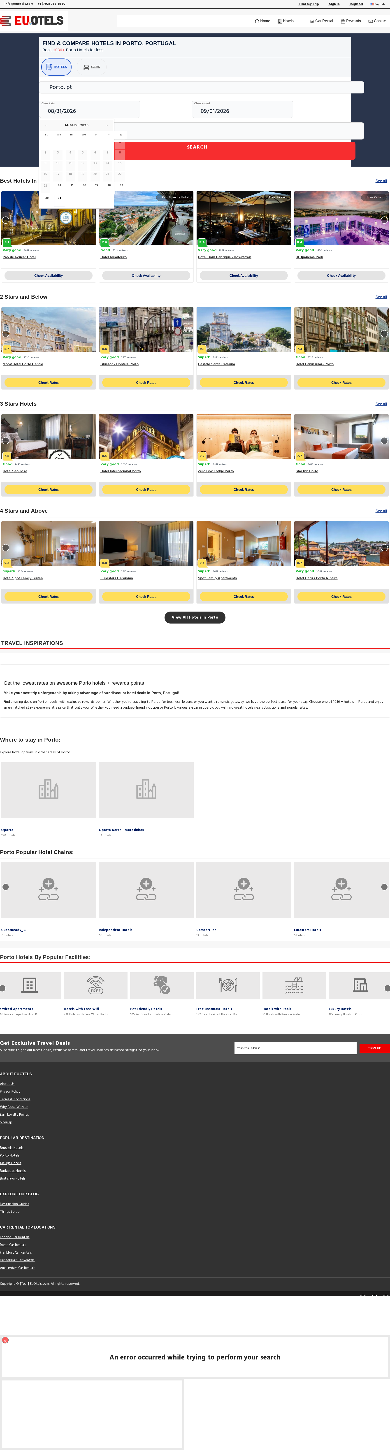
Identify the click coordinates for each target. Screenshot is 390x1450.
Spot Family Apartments (217, 578)
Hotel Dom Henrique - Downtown (224, 257)
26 (84, 185)
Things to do (10, 1212)
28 (109, 185)
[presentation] (5, 220)
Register (356, 4)
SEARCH (197, 147)
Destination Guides (14, 1204)
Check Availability (48, 275)
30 (47, 198)
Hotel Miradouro (113, 257)
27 (96, 185)
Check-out (202, 103)
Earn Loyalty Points (14, 1114)
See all (381, 181)
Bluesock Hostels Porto (119, 364)
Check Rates (48, 382)
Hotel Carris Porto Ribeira (317, 578)
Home (264, 21)
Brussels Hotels (11, 1148)
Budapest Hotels (13, 1171)
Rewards (353, 21)
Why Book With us (14, 1107)
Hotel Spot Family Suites (23, 578)
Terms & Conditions (15, 1099)
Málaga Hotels (10, 1163)
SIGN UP (374, 1048)
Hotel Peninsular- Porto (315, 364)
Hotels (60, 67)
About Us (7, 1084)
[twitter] (374, 1299)
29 (121, 185)
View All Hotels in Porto (195, 617)
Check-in (48, 103)
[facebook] (363, 1299)
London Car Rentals (15, 1237)
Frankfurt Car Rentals (16, 1252)
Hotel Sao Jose (15, 471)
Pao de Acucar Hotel (19, 257)
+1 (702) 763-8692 (51, 4)
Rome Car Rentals (13, 1245)
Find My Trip (308, 4)
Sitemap (6, 1122)
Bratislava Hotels (13, 1178)
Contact (380, 21)
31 (59, 198)
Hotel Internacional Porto (120, 471)
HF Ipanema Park (309, 257)
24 (59, 185)
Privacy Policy (10, 1091)
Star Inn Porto (307, 471)
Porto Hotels (10, 1155)
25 (72, 185)
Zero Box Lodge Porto (216, 471)
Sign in (334, 4)
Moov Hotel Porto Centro (23, 364)
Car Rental (323, 21)
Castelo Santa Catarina (216, 364)
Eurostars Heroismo (116, 578)
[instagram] (386, 1299)
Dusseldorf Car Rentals (17, 1260)
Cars (95, 67)
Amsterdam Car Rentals (17, 1268)
